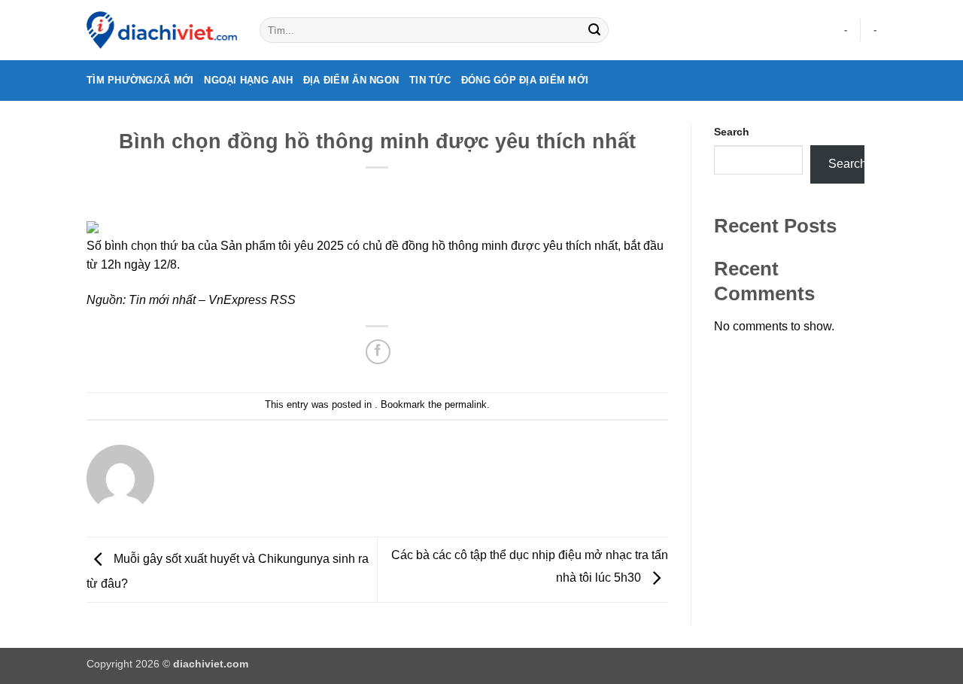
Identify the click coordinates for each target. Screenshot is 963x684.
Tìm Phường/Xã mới (140, 80)
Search (731, 132)
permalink (466, 404)
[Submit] (594, 30)
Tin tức (430, 80)
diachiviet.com (210, 664)
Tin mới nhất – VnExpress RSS (212, 299)
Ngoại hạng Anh (248, 80)
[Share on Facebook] (378, 351)
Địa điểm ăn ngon (351, 80)
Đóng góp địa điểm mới (524, 80)
